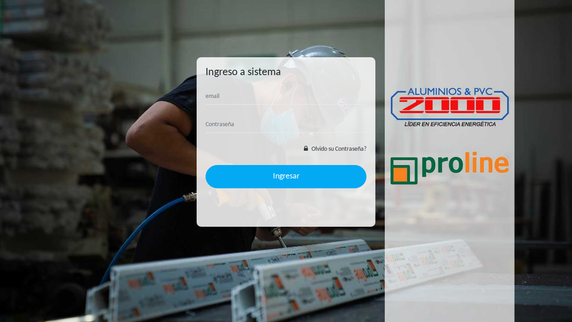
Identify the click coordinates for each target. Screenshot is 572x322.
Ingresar (286, 176)
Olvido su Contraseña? (338, 149)
